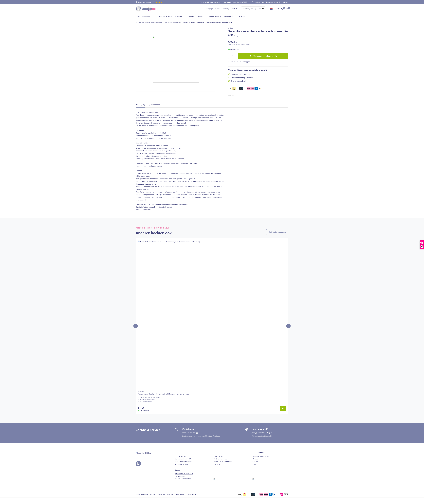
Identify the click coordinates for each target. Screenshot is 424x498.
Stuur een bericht (188, 433)
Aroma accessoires (195, 16)
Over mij (226, 9)
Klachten (217, 464)
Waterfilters (228, 16)
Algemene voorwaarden (165, 494)
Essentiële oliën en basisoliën (170, 16)
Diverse (242, 16)
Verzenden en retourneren (223, 461)
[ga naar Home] (136, 22)
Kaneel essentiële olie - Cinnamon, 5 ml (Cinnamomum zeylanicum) (163, 393)
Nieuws (218, 9)
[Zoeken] (263, 9)
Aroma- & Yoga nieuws (261, 456)
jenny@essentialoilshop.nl (262, 433)
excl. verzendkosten (244, 44)
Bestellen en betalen (221, 459)
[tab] (140, 104)
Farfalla (230, 28)
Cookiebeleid (191, 494)
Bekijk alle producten (277, 232)
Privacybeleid (180, 494)
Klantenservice (219, 456)
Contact (234, 9)
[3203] (283, 408)
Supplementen (215, 16)
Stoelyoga (209, 9)
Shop (254, 464)
